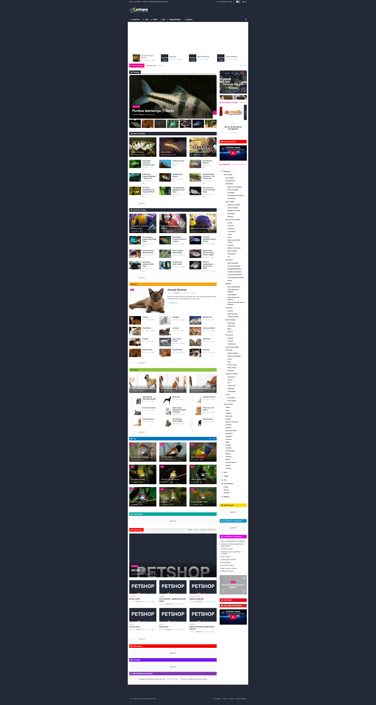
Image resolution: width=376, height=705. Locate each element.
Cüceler (230, 234)
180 (172, 504)
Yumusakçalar (232, 344)
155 (184, 330)
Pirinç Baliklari (232, 198)
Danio (229, 362)
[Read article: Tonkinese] (195, 353)
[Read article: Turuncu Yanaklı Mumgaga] (142, 452)
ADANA (131, 624)
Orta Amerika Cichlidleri (232, 347)
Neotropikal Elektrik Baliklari (236, 195)
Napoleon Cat (207, 317)
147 (181, 59)
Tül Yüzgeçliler (232, 391)
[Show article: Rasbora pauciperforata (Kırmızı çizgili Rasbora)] (198, 124)
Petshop (196, 530)
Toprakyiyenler (232, 254)
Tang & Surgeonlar (231, 462)
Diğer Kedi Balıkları (233, 263)
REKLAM (144, 1)
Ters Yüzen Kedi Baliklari (234, 272)
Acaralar (230, 223)
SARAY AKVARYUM (175, 57)
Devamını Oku (174, 302)
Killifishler (228, 283)
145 (152, 59)
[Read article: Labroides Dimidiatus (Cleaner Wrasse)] (195, 240)
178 (214, 319)
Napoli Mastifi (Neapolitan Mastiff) (149, 398)
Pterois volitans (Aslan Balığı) (178, 251)
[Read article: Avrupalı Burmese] (146, 300)
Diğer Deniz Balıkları (231, 430)
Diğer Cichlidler (230, 202)
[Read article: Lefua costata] (172, 147)
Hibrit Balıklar (231, 323)
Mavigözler (231, 216)
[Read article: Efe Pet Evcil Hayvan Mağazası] (220, 58)
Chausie (145, 317)
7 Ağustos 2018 (196, 154)
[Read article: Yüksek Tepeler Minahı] (203, 474)
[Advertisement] (188, 39)
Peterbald (176, 317)
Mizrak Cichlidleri (232, 251)
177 (202, 482)
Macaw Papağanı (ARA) (199, 501)
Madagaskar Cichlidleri (234, 210)
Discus (229, 237)
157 (145, 257)
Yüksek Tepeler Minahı (199, 479)
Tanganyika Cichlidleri (232, 374)
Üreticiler (203, 530)
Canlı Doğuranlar (230, 181)
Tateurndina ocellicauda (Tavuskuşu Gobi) (148, 163)
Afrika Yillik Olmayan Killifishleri (233, 291)
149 (145, 169)
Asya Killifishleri (232, 295)
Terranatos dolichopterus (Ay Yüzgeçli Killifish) (148, 190)
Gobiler (228, 442)
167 (154, 401)
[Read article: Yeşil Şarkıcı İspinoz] (142, 474)
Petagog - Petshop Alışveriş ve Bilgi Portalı (144, 698)
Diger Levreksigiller (233, 190)
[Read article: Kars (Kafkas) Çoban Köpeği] (165, 422)
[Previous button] (130, 58)
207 (142, 504)
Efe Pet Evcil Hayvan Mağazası (231, 57)
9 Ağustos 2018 (178, 179)
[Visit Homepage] (138, 10)
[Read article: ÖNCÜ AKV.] (136, 58)
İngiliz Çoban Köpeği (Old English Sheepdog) (179, 410)
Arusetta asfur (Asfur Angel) (177, 263)
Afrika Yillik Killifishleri (234, 287)
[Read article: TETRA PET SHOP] (233, 112)
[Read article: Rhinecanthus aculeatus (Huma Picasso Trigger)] (195, 254)
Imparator (230, 332)
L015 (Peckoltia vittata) (199, 152)
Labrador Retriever (209, 397)
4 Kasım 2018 (135, 231)
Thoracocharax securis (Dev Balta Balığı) (209, 190)
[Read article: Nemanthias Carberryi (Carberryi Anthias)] (165, 240)
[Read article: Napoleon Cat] (195, 320)
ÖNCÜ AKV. (144, 57)
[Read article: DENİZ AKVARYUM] (203, 587)
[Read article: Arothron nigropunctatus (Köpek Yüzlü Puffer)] (195, 265)
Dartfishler (229, 425)
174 (202, 459)
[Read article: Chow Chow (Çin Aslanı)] (195, 411)
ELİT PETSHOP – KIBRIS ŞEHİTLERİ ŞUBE (172, 600)
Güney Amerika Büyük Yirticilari (234, 241)
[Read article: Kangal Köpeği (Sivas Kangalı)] (142, 383)
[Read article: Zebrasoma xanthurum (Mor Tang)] (203, 223)
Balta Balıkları (231, 398)
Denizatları (229, 427)
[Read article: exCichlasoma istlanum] (195, 164)
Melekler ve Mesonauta (234, 248)
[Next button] (245, 58)
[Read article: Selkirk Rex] (195, 342)
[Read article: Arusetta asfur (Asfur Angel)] (165, 265)
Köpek (155, 19)
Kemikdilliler (231, 193)
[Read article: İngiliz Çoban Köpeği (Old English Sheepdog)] (165, 411)
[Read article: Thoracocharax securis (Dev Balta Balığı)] (195, 191)
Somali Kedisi (177, 350)
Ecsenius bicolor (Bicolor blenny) (148, 251)
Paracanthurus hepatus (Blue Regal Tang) (149, 239)
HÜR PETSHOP (226, 562)
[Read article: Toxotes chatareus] (142, 147)
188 (142, 482)
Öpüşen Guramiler (233, 314)
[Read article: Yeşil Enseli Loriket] (203, 452)
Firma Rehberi (174, 19)
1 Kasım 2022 (145, 59)
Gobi (229, 383)
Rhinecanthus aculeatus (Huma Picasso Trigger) (208, 252)
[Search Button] (246, 19)
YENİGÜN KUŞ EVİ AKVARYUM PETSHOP (231, 553)
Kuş (163, 19)
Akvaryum (135, 19)
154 (145, 196)
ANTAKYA (132, 596)
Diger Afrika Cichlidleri (234, 205)
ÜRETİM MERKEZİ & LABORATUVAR (158, 1)
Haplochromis (231, 326)
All (210, 438)
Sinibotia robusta (178, 161)
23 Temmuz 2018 (148, 181)
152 (204, 154)
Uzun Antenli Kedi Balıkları (235, 274)
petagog (142, 114)
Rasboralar (231, 370)
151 (175, 196)
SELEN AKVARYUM (203, 57)
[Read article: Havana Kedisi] (135, 353)
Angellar (228, 407)
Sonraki (141, 203)
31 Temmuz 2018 (208, 194)
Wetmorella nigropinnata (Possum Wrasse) (172, 227)
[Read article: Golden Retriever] (135, 422)
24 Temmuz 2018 (136, 154)
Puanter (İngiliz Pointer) (199, 388)
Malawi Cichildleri (230, 320)
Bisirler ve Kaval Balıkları (235, 187)
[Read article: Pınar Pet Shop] (142, 615)
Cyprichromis (231, 377)
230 (238, 590)
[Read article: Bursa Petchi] (172, 615)
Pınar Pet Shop (134, 627)
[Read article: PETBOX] (173, 555)
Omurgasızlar (229, 335)
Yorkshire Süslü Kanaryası (170, 479)
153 (205, 183)
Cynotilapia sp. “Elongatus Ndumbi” (159, 110)
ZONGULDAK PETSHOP (228, 560)
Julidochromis (231, 385)
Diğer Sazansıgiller (233, 353)
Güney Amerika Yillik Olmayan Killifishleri (236, 303)
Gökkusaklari (231, 213)
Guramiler (230, 311)
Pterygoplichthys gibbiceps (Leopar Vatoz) (179, 190)
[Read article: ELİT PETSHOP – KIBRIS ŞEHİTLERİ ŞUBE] (172, 587)
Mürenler (228, 454)
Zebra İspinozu (136, 501)
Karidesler (230, 338)
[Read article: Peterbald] (165, 320)
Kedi (146, 19)
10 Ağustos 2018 (178, 163)
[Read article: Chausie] (135, 320)
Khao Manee (146, 328)
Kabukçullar (231, 388)
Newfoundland (208, 419)
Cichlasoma (231, 228)
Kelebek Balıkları (230, 451)
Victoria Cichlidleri (233, 208)
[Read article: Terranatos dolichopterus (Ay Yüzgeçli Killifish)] (135, 191)
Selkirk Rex (206, 339)
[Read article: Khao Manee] (135, 331)
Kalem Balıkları (232, 401)
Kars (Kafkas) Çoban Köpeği (177, 420)
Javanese (176, 328)
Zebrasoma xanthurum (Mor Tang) (203, 228)
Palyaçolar (229, 456)
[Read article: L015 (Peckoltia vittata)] (203, 147)
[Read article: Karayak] (135, 342)
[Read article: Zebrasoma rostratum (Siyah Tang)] (135, 265)
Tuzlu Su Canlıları (228, 404)
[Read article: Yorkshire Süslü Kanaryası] (172, 474)
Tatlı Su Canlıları (228, 175)
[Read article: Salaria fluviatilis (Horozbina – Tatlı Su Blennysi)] (195, 177)
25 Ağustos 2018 (167, 154)
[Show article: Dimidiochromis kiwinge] (173, 124)
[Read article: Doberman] (165, 400)
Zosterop (164, 501)
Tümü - (190, 530)
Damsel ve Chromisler (232, 422)
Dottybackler (229, 433)
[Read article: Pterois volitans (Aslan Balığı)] (165, 254)
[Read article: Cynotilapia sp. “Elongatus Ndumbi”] (173, 97)
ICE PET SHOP (134, 599)
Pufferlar (228, 459)
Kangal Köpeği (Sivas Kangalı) (141, 388)
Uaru (229, 257)
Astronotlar (231, 226)
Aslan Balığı (229, 416)
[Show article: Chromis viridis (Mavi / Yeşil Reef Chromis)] (148, 124)
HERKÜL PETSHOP (227, 571)
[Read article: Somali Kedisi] (165, 353)
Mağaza (189, 19)
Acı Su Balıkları (230, 178)
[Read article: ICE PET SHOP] (142, 587)
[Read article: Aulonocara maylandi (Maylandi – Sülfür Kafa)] (135, 177)
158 (154, 319)
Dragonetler (229, 436)
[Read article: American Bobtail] (195, 331)
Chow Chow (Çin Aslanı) (208, 409)
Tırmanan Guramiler (233, 316)
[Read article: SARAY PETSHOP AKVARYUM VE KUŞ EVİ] (203, 615)
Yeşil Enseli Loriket (197, 457)
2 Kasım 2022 (135, 459)
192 (172, 482)
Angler (227, 410)
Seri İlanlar (211, 530)
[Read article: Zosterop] (172, 496)
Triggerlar (228, 465)
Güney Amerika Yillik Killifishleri (233, 298)
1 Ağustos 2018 (148, 167)
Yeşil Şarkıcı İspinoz (138, 479)
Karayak (145, 339)
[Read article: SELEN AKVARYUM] (192, 58)
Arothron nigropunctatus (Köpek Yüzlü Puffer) (208, 265)
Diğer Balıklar (229, 184)
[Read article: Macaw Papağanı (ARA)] (203, 496)
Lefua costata (165, 152)
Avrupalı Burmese (177, 289)
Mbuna (229, 329)
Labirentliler (229, 308)
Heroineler (230, 245)
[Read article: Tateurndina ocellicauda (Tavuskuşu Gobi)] (135, 164)
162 (175, 181)
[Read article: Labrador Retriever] (195, 400)
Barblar (230, 359)
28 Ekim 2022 (135, 391)
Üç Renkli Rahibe (151, 65)
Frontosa (230, 380)
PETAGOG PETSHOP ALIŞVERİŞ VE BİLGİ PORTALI (232, 545)
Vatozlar (230, 280)
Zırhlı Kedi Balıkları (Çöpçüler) (236, 277)
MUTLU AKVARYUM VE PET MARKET (233, 541)
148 (175, 165)
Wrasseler (228, 468)
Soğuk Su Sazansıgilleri (234, 356)
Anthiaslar (228, 413)
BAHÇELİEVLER (194, 596)
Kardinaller (229, 448)
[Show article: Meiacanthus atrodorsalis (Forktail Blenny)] (211, 124)
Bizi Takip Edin (174, 679)
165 (184, 423)
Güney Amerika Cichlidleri (233, 219)
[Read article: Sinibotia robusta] (165, 164)
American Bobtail (209, 328)
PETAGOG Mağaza (241, 699)
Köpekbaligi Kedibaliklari (234, 269)
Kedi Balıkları (229, 260)
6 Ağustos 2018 (148, 194)
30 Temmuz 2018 (208, 165)
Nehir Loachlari (232, 367)
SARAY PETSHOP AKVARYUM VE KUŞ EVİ (201, 628)
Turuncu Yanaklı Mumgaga (140, 457)
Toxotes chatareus (137, 152)
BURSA (161, 624)
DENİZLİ (161, 596)
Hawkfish (228, 445)
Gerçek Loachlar (232, 365)
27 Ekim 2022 (185, 293)
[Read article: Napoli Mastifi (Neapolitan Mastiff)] (135, 400)
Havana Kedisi (147, 350)
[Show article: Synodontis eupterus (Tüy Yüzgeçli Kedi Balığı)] (185, 124)
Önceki (133, 203)
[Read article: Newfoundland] (195, 422)
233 (142, 459)
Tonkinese (206, 350)
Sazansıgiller (229, 350)
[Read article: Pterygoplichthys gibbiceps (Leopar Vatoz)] (165, 191)
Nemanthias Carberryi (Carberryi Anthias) (179, 239)
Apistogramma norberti (178, 175)
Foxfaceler (229, 439)
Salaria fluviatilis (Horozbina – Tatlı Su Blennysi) (209, 176)
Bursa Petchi (164, 627)
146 (144, 154)
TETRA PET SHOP (233, 127)
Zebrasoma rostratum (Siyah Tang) (148, 264)
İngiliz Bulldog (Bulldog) (169, 388)
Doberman (176, 397)
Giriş (245, 1)
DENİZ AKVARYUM (196, 599)
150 (184, 244)
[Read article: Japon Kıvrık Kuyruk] (165, 342)
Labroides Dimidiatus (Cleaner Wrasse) (209, 239)
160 (172, 391)
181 (142, 391)
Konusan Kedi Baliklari (234, 266)
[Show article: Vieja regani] (160, 124)
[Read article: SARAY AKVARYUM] (164, 58)
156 (184, 266)
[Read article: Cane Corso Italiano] (135, 411)
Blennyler (228, 419)
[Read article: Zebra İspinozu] (142, 496)
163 (205, 196)
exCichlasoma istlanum (207, 162)
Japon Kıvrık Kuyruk (177, 340)
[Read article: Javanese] (165, 331)
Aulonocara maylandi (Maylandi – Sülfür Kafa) (149, 176)
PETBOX (137, 570)
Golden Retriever (148, 419)
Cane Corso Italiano (149, 408)
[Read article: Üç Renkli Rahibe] (172, 452)
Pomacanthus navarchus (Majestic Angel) (139, 227)
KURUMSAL (138, 1)
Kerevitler (230, 341)
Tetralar (228, 394)
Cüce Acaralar (232, 231)
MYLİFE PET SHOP (227, 565)
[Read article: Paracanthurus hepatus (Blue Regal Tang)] (135, 240)
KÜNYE (131, 1)
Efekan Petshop (226, 557)
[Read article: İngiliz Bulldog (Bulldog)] (172, 383)
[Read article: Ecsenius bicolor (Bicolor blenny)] (135, 254)
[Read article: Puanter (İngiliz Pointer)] (203, 383)
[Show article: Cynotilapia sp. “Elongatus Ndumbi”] (135, 124)
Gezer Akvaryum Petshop (229, 568)
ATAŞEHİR (135, 566)
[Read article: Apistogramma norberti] (165, 177)
